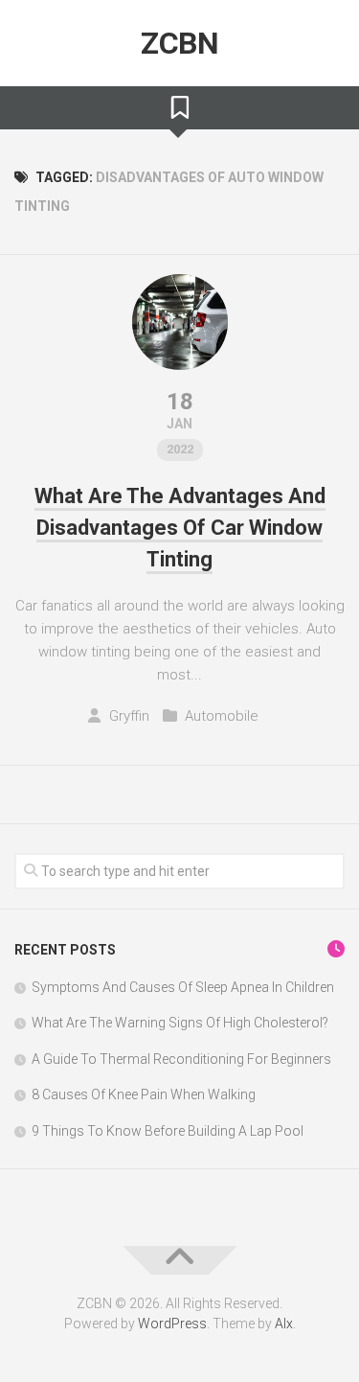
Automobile (221, 716)
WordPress (172, 1323)
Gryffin (129, 716)
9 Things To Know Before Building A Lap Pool (167, 1131)
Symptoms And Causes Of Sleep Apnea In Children (183, 987)
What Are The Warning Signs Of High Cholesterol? (180, 1022)
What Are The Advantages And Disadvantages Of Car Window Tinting (179, 527)
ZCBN (179, 43)
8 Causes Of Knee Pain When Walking (144, 1094)
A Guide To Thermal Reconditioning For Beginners (181, 1059)
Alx (284, 1323)
